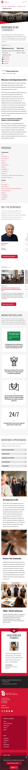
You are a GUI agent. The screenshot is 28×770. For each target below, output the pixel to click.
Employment (6, 725)
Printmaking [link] (4, 171)
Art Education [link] (4, 156)
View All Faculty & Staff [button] (8, 256)
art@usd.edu (6, 61)
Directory (5, 727)
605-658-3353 (6, 59)
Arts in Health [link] (4, 158)
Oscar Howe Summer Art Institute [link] (9, 684)
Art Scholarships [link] (5, 682)
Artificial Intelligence (7, 723)
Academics (3, 6)
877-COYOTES (4, 701)
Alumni (5, 721)
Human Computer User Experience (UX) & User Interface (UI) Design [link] (11, 189)
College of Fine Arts (21, 6)
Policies (5, 729)
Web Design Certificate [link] (6, 177)
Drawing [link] (3, 163)
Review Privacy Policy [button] (13, 763)
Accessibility (6, 738)
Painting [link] (3, 167)
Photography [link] (4, 169)
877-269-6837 (4, 702)
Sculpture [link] (3, 173)
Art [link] (2, 154)
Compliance (6, 740)
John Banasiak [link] (4, 243)
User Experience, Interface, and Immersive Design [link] (12, 175)
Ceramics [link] (3, 160)
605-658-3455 (6, 57)
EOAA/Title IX (6, 744)
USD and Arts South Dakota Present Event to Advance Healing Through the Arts (11, 289)
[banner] (12, 284)
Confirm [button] (13, 767)
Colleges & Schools (12, 6)
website (5, 63)
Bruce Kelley (13, 73)
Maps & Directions (5, 707)
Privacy (5, 742)
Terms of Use (6, 746)
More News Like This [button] (8, 304)
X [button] (26, 757)
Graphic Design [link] (4, 165)
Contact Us (3, 705)
